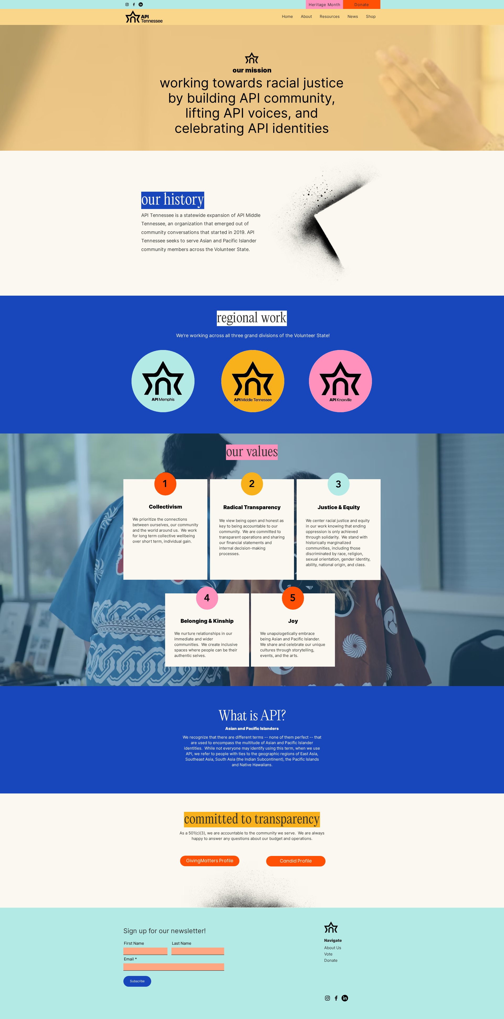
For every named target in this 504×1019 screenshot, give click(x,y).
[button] (306, 16)
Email (129, 959)
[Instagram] (127, 4)
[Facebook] (134, 4)
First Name (134, 943)
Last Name (181, 943)
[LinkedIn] (141, 4)
